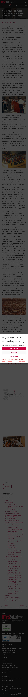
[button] (25, 336)
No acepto (14, 352)
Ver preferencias (14, 356)
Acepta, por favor (14, 348)
